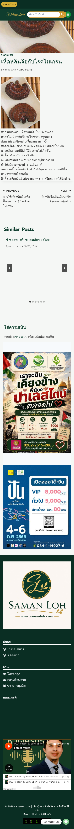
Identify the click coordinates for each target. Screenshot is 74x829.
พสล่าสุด (14, 674)
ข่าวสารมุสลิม (16, 685)
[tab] (30, 302)
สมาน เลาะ (10, 69)
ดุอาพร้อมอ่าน (16, 680)
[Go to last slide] (9, 268)
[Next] (64, 268)
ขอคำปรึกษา (9, 4)
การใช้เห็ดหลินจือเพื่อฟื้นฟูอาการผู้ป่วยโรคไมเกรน (16, 198)
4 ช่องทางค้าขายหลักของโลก (28, 239)
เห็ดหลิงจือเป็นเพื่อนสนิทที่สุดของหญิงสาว (55, 196)
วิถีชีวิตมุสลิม (7, 55)
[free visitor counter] (37, 821)
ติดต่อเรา (13, 655)
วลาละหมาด (16, 649)
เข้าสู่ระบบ (20, 337)
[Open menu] (68, 14)
